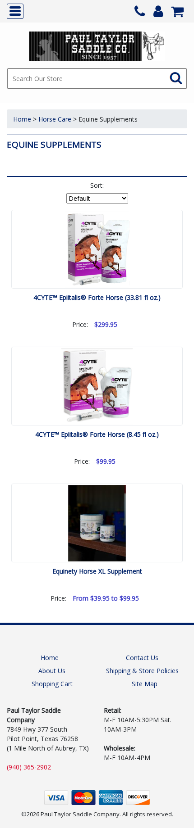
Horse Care (54, 119)
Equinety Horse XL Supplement (97, 571)
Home (22, 119)
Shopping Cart (52, 683)
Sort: (97, 185)
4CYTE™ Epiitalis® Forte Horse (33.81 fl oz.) (97, 297)
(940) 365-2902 (29, 767)
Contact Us (142, 657)
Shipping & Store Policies (142, 670)
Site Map (144, 683)
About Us (51, 670)
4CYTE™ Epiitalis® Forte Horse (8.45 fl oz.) (97, 434)
